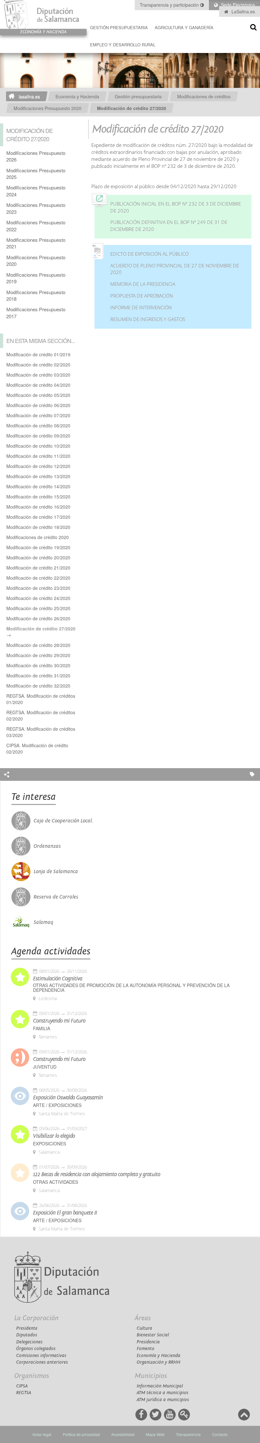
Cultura (144, 1328)
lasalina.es (29, 96)
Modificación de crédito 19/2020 (38, 547)
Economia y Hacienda (77, 96)
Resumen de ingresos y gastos (147, 319)
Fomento (145, 1348)
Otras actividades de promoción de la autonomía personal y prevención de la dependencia (131, 987)
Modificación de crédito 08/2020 (38, 425)
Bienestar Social (153, 1335)
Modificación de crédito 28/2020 (38, 645)
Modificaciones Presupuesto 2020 (47, 108)
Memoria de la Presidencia (142, 284)
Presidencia (148, 1342)
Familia (41, 1028)
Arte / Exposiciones (57, 1105)
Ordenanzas (47, 846)
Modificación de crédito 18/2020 (38, 527)
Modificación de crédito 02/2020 (38, 364)
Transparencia (188, 1434)
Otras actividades (55, 1182)
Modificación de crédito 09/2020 (38, 435)
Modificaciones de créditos (204, 96)
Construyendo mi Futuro (59, 1021)
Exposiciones (49, 1143)
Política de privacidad (81, 1434)
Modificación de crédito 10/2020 (38, 446)
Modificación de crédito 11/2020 (38, 456)
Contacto (220, 1434)
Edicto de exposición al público (149, 254)
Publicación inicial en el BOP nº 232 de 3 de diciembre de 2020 (175, 207)
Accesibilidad (122, 1434)
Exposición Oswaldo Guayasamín (68, 1098)
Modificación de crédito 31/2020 (38, 675)
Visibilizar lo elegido (54, 1136)
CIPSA (22, 1386)
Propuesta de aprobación (141, 296)
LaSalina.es (242, 11)
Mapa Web (155, 1434)
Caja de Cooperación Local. (63, 821)
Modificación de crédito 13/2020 (38, 476)
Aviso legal (41, 1434)
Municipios (151, 1376)
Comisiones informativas (41, 1355)
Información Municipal (160, 1386)
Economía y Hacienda (158, 1355)
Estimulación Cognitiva (57, 979)
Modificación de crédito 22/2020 (38, 578)
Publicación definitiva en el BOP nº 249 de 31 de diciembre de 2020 (168, 226)
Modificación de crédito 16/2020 (38, 507)
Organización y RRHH (158, 1362)
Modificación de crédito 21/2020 (38, 567)
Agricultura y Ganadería (184, 27)
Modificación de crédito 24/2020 (38, 598)
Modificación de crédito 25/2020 (38, 608)
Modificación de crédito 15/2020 (38, 496)
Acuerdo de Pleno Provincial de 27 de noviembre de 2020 (174, 269)
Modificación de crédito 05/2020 (38, 395)
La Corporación (36, 1318)
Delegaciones (29, 1342)
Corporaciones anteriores (42, 1362)
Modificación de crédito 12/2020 (38, 466)
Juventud (44, 1066)
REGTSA (23, 1392)
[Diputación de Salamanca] (43, 14)
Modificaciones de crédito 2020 (37, 537)
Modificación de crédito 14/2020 (38, 486)
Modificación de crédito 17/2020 (38, 517)
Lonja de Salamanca (56, 871)
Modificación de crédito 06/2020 (38, 405)
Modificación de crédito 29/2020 (38, 655)
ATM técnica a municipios (162, 1392)
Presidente (26, 1328)
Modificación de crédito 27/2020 (131, 108)
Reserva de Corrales (56, 897)
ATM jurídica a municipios (163, 1399)
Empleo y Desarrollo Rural (122, 45)
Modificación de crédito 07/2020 (38, 415)
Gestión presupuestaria (119, 27)
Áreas (143, 1318)
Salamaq (43, 922)
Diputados (26, 1335)
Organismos (31, 1376)
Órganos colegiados (35, 1348)
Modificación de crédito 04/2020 (38, 385)
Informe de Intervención (141, 307)
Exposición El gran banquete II (65, 1213)
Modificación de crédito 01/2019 (38, 354)
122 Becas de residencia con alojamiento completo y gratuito (96, 1174)
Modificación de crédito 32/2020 (38, 685)
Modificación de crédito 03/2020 (38, 375)
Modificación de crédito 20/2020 (38, 557)
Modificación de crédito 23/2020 (38, 588)
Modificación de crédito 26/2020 (38, 618)
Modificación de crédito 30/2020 (38, 665)
